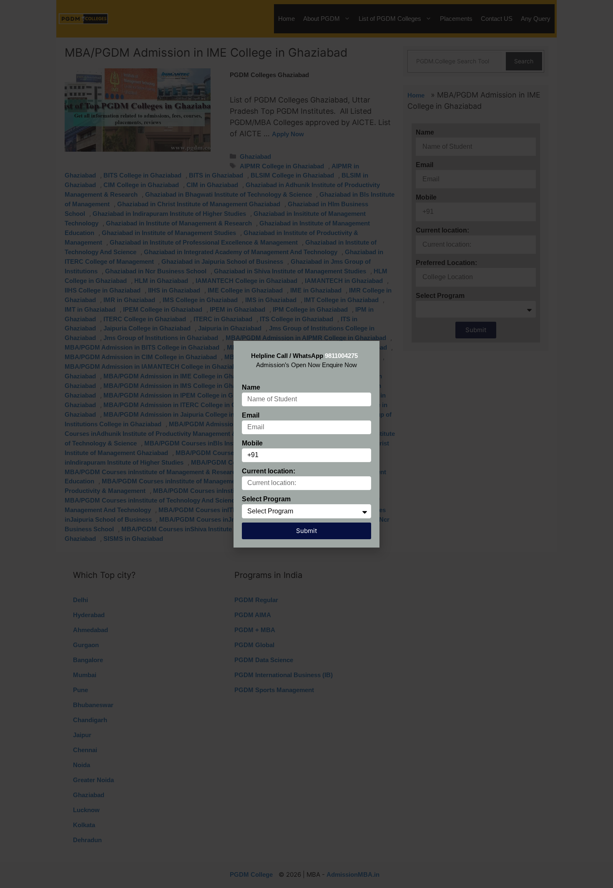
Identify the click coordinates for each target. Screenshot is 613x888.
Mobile (252, 443)
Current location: (268, 471)
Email (250, 415)
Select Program (266, 499)
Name (251, 387)
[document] (306, 444)
